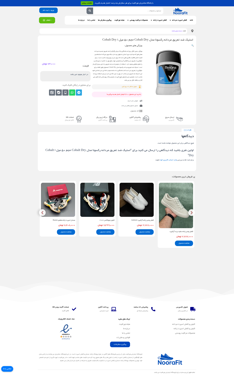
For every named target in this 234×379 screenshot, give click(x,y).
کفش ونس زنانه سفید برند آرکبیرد (181, 232)
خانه (191, 20)
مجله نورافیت (119, 20)
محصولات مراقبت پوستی (139, 20)
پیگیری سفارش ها (105, 20)
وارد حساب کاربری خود (168, 160)
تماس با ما (91, 20)
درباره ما (81, 20)
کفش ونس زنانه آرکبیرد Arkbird (142, 220)
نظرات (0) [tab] (187, 130)
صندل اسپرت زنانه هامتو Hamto (64, 220)
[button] (192, 46)
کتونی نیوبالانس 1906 (106, 220)
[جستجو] (90, 11)
